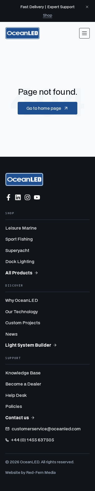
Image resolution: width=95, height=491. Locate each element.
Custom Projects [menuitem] (22, 322)
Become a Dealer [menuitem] (23, 383)
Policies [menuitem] (13, 406)
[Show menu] (84, 33)
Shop (47, 15)
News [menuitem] (11, 333)
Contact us (17, 417)
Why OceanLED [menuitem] (21, 300)
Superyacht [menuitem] (17, 250)
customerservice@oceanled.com (46, 428)
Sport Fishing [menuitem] (19, 238)
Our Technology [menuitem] (21, 311)
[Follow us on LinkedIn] (18, 197)
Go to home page (43, 108)
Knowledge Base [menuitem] (23, 372)
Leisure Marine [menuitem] (21, 227)
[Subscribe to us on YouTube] (37, 197)
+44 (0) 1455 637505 (32, 439)
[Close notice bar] (87, 6)
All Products (18, 272)
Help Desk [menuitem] (16, 395)
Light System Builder (28, 344)
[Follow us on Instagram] (27, 197)
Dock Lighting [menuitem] (19, 261)
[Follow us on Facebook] (8, 197)
